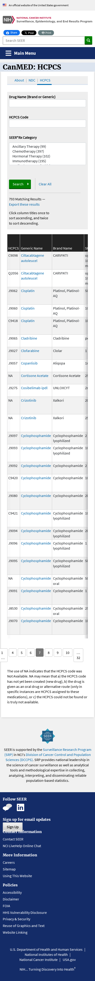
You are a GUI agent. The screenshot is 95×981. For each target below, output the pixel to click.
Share (15, 32)
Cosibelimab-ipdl (34, 387)
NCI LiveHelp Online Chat (22, 845)
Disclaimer (11, 899)
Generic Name (32, 248)
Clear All (45, 184)
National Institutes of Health (46, 954)
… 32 (78, 655)
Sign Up (13, 827)
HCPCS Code (18, 117)
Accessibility (12, 892)
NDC (32, 80)
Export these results (24, 204)
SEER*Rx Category (23, 137)
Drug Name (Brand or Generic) (32, 96)
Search (18, 184)
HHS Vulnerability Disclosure (25, 912)
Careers (9, 862)
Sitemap (9, 869)
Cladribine (29, 338)
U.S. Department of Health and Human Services (46, 949)
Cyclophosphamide (36, 435)
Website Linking (15, 932)
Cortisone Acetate (34, 375)
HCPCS (45, 80)
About (19, 80)
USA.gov (69, 959)
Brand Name (62, 248)
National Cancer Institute (38, 959)
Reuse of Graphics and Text (24, 925)
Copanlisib (29, 363)
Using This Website (17, 875)
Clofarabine (30, 350)
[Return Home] (47, 20)
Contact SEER (13, 839)
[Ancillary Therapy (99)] (47, 146)
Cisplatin (28, 290)
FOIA (6, 905)
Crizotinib (28, 400)
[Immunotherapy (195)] (47, 161)
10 (67, 652)
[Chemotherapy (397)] (47, 151)
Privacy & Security (16, 919)
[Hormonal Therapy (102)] (47, 156)
